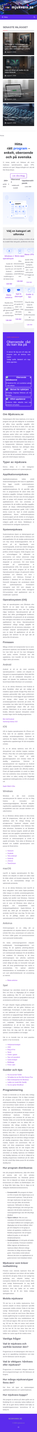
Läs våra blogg (18, 176)
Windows (9, 114)
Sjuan (9, 1052)
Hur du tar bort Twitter (14, 1075)
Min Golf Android (8, 719)
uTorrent (10, 861)
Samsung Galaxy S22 (10, 721)
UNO (9, 1047)
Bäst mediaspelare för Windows (18, 1080)
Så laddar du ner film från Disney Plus (20, 1077)
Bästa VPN (29, 254)
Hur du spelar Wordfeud (15, 1085)
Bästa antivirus (12, 980)
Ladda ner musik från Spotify (17, 1082)
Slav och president (13, 1057)
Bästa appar (20, 256)
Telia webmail (12, 856)
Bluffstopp (10, 1062)
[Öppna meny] (18, 1427)
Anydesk (10, 853)
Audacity (10, 858)
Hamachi (10, 851)
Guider (8, 41)
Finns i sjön (11, 1065)
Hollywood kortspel (13, 1044)
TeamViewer (11, 863)
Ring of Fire (11, 1049)
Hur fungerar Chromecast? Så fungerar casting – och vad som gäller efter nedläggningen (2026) (17, 46)
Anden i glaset (12, 1054)
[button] (34, 17)
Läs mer (9, 284)
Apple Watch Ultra (9, 786)
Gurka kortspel (12, 1060)
